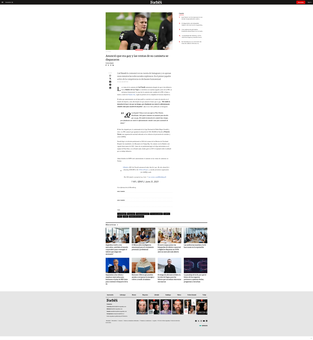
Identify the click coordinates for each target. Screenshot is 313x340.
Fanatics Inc (131, 94)
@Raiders (126, 167)
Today (204, 295)
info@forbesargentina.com (116, 309)
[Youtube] (204, 321)
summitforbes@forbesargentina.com (118, 311)
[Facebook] (110, 81)
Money (134, 295)
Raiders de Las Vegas (136, 216)
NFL (119, 216)
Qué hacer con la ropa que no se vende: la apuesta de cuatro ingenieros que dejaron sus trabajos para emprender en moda (191, 18)
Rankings (168, 295)
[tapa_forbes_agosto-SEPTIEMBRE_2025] (201, 307)
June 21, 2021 (152, 181)
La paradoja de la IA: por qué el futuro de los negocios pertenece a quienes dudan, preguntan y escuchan (195, 278)
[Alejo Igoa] (166, 307)
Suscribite (301, 2)
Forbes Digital (109, 63)
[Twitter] (110, 78)
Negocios (145, 295)
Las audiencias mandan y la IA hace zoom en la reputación (195, 246)
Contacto (120, 320)
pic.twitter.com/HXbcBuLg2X (157, 177)
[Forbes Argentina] (156, 2)
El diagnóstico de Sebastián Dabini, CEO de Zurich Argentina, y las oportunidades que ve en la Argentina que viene (192, 24)
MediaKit (108, 320)
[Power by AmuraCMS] (203, 325)
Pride (125, 216)
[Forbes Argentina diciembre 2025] (178, 307)
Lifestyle (156, 295)
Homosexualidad (156, 214)
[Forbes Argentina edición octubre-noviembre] (190, 307)
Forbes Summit (191, 295)
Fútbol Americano (142, 214)
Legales (154, 320)
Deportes (131, 214)
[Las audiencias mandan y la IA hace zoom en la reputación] (195, 235)
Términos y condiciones (145, 320)
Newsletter (114, 320)
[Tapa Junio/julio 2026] (142, 307)
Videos (179, 295)
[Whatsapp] (110, 75)
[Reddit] (110, 84)
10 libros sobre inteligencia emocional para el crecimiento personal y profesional (143, 247)
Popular (181, 13)
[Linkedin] (110, 88)
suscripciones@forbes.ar (118, 313)
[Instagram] (201, 321)
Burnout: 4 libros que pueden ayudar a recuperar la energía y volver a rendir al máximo (143, 277)
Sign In (309, 2)
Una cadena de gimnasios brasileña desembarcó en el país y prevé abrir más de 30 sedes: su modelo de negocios (192, 30)
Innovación (110, 295)
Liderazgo (123, 295)
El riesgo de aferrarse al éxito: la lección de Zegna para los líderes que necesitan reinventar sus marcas (169, 278)
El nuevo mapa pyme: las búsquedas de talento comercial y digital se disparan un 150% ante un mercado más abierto (169, 248)
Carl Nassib (121, 214)
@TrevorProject (143, 170)
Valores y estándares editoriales (131, 320)
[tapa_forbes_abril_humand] (154, 307)
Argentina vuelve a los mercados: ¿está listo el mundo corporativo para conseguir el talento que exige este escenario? (117, 249)
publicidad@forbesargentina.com (118, 306)
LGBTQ (166, 214)
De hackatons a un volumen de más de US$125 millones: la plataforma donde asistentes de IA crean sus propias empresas (192, 42)
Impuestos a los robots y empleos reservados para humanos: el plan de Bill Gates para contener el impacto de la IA (117, 279)
